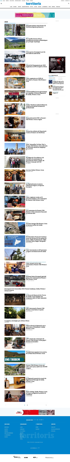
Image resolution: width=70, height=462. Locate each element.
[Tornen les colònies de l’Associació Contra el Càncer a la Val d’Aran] (14, 135)
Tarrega (7, 0)
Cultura (6, 436)
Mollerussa (12, 0)
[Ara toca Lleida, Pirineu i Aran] (14, 175)
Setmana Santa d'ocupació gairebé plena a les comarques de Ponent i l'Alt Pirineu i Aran (36, 278)
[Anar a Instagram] (39, 420)
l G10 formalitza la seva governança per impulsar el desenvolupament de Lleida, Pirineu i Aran (36, 93)
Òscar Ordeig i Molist (29, 171)
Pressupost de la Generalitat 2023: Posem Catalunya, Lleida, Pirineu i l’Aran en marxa (24, 289)
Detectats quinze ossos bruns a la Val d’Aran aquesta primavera (36, 26)
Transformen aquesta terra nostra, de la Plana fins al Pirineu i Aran (36, 352)
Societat (6, 429)
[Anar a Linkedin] (37, 420)
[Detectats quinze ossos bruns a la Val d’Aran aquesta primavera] (14, 30)
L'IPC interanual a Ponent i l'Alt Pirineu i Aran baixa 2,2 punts (35, 309)
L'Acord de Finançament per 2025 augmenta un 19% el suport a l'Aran (36, 65)
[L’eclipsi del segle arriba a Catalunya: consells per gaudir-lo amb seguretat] (50, 82)
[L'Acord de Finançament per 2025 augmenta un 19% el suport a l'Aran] (14, 69)
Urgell (21, 438)
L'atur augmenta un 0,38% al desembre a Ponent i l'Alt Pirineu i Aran (36, 80)
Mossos (31, 0)
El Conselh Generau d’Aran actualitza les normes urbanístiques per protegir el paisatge (36, 40)
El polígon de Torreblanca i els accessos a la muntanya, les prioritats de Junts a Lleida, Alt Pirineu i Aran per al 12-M (35, 160)
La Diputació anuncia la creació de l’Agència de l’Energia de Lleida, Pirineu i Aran (36, 380)
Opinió (37, 427)
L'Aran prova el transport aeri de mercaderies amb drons (35, 52)
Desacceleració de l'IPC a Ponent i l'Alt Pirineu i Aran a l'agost (36, 118)
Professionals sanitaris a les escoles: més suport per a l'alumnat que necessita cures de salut (58, 88)
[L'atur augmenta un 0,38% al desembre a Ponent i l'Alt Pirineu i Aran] (14, 83)
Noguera (22, 436)
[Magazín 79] (50, 93)
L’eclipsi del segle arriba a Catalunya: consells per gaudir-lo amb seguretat (58, 82)
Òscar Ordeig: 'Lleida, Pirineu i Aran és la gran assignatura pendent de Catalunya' (36, 393)
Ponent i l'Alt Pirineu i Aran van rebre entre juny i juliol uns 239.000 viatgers (36, 366)
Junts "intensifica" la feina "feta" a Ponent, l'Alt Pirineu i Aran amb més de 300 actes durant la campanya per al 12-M (36, 147)
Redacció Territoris (29, 226)
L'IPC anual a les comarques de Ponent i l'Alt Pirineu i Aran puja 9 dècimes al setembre (36, 340)
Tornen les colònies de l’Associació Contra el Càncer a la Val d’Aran (36, 131)
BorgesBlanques (18, 0)
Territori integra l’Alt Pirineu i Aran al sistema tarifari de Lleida (36, 224)
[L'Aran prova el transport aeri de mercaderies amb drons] (14, 56)
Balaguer (23, 0)
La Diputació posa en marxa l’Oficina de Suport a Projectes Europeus (35, 185)
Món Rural (6, 427)
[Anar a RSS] (43, 420)
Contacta (62, 0)
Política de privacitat (55, 429)
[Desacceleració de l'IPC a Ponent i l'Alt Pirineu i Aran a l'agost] (14, 122)
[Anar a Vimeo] (41, 420)
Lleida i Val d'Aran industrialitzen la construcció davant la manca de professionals (36, 106)
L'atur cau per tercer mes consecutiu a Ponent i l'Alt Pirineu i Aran (36, 264)
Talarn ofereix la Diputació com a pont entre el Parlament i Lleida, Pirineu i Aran (36, 327)
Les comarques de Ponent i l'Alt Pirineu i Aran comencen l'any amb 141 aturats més (36, 212)
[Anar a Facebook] (34, 420)
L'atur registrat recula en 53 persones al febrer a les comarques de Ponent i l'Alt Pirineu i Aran (36, 198)
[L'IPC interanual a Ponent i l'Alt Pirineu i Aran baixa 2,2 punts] (14, 313)
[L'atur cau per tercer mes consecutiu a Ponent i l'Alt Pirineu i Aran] (14, 267)
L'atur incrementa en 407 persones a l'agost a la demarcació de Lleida (36, 250)
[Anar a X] (36, 420)
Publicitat (53, 427)
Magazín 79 (55, 93)
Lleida (4, 0)
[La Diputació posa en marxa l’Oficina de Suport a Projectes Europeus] (14, 188)
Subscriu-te (67, 0)
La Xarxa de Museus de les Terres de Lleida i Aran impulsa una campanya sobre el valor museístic (36, 296)
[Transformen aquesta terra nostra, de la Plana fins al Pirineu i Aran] (14, 356)
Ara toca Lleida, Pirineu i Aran (35, 170)
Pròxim (46, 405)
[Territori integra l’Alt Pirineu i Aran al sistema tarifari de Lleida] (14, 228)
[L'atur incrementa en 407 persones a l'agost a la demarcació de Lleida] (14, 254)
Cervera (27, 0)
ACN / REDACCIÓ (28, 163)
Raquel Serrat (6, 322)
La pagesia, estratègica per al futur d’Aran (16, 321)
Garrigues (22, 429)
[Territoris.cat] (33, 3)
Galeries (37, 429)
